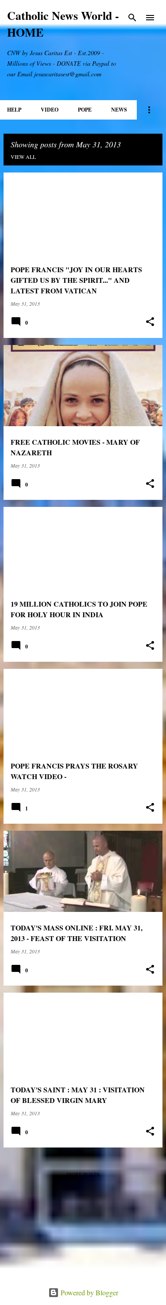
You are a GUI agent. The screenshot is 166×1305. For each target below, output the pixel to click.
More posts (83, 1174)
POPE (85, 109)
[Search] (132, 17)
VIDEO (49, 109)
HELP (14, 109)
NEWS (119, 109)
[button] (150, 321)
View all (23, 156)
